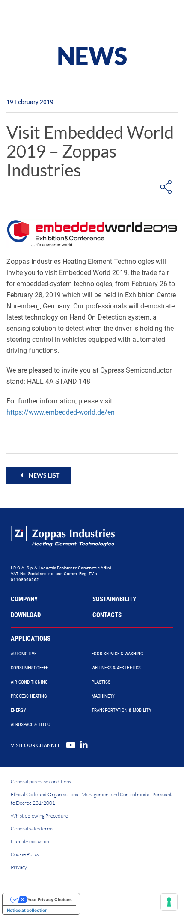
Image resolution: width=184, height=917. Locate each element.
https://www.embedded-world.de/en (60, 412)
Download (26, 615)
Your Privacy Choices (49, 899)
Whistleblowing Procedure (39, 815)
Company (24, 599)
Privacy (19, 867)
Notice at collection (27, 910)
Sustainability (114, 599)
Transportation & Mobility (121, 710)
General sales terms (32, 828)
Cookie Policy (25, 854)
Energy (18, 710)
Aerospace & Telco (30, 724)
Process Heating (29, 696)
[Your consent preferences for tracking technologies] (169, 902)
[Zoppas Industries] (45, 17)
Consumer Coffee (29, 668)
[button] (38, 475)
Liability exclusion (30, 841)
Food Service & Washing (117, 654)
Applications (30, 638)
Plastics (101, 682)
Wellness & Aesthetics (116, 668)
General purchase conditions (41, 781)
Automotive (23, 654)
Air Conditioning (29, 682)
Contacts (107, 615)
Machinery (103, 696)
